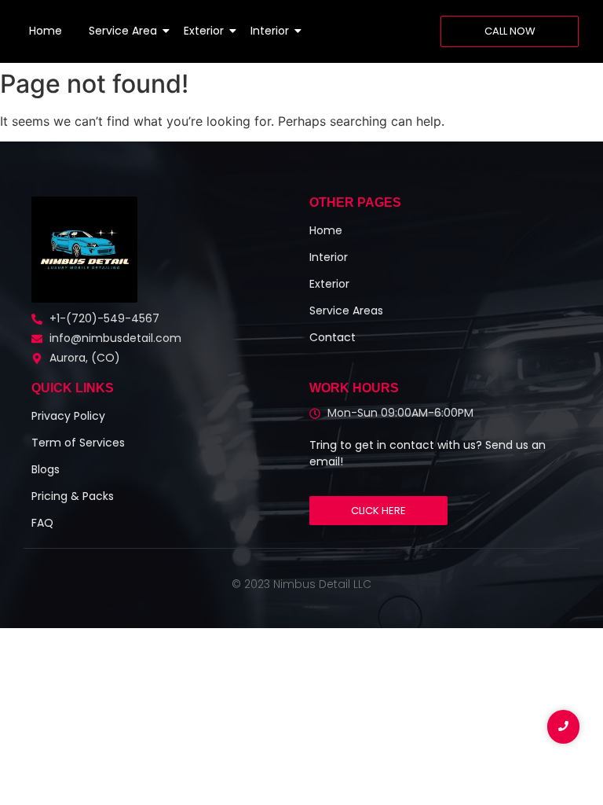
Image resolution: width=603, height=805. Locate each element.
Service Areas (346, 310)
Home (45, 31)
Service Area (123, 31)
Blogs (45, 469)
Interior (269, 31)
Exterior (204, 31)
